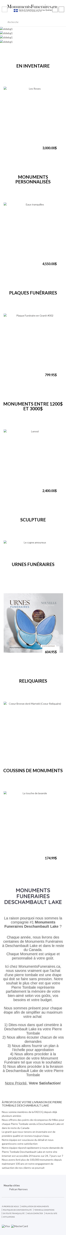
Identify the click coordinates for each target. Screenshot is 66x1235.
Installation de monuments (35, 1206)
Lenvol (11, 492)
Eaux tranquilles (17, 265)
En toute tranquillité (14, 1213)
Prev (27, 77)
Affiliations (9, 1217)
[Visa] (6, 1225)
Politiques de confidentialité (17, 1210)
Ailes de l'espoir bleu (20, 653)
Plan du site (51, 1213)
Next (39, 77)
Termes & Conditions (44, 1210)
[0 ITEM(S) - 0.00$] (61, 9)
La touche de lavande (20, 860)
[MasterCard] (19, 1225)
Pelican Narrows (18, 1189)
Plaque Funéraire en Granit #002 (24, 378)
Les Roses (13, 149)
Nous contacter (35, 1213)
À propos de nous (10, 1206)
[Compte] (55, 9)
